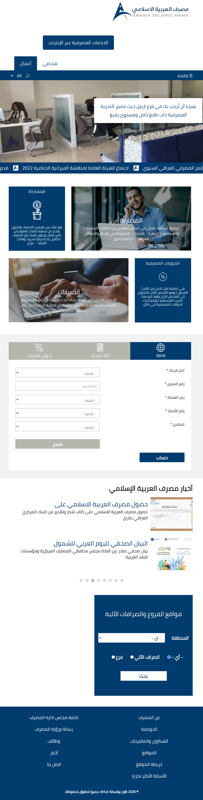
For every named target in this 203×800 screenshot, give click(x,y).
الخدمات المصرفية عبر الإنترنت (78, 42)
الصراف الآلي (147, 657)
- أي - (177, 657)
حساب (162, 457)
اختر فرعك (175, 370)
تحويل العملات (39, 356)
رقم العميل (174, 384)
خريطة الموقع (149, 764)
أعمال (25, 63)
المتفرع (177, 424)
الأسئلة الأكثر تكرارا (149, 776)
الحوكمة (149, 729)
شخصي (50, 63)
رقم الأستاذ (174, 410)
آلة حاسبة (100, 356)
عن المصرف (149, 717)
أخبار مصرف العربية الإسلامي (151, 488)
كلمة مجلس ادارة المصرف (54, 717)
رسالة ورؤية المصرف (54, 729)
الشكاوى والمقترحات (149, 741)
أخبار (54, 752)
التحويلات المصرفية (163, 263)
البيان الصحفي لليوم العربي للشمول (101, 543)
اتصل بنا (54, 764)
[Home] (151, 12)
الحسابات (69, 292)
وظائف (54, 741)
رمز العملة (174, 397)
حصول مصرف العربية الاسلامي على (101, 504)
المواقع (149, 752)
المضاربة (131, 220)
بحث (143, 676)
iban (149, 356)
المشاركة (37, 191)
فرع (119, 657)
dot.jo (104, 791)
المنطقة (180, 638)
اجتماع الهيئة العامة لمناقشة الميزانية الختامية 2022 (93, 167)
